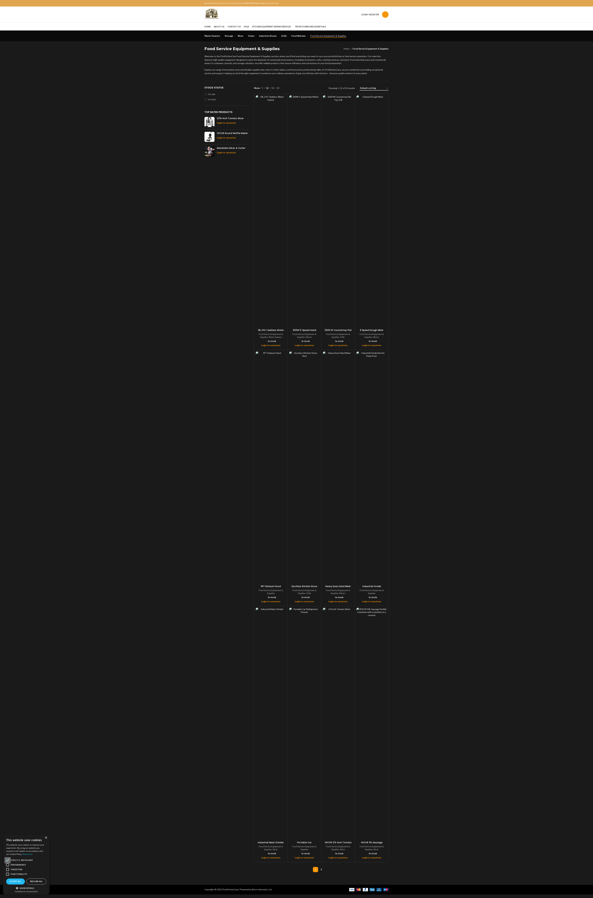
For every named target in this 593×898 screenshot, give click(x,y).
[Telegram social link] (387, 3)
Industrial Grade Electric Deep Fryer (371, 588)
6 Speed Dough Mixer (371, 330)
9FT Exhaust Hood (271, 586)
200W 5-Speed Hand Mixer (304, 332)
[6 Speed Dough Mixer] (371, 211)
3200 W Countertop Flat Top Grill (338, 332)
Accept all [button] (15, 881)
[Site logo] (211, 14)
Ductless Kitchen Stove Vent (304, 588)
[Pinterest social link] (379, 3)
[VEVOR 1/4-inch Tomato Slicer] (338, 724)
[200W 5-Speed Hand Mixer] (304, 211)
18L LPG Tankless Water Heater (271, 332)
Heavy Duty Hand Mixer (338, 586)
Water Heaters (275, 337)
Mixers (309, 337)
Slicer (275, 849)
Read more (28, 854)
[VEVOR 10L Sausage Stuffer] (371, 724)
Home (346, 48)
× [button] (46, 838)
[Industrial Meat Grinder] (271, 724)
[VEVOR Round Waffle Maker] (209, 137)
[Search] (385, 14)
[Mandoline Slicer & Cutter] (209, 152)
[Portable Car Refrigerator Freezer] (304, 724)
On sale (211, 94)
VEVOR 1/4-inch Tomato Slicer (338, 844)
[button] (26, 888)
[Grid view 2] (291, 88)
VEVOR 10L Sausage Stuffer (372, 844)
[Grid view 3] (296, 88)
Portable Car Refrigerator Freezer (304, 844)
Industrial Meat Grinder (271, 842)
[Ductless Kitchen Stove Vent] (304, 467)
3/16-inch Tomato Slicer (230, 118)
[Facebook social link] (372, 3)
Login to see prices (226, 122)
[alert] (26, 864)
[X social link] (375, 3)
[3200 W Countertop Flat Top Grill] (338, 211)
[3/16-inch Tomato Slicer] (209, 122)
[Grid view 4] (300, 88)
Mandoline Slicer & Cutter (231, 148)
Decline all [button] (36, 881)
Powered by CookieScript (26, 891)
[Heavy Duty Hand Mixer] (338, 467)
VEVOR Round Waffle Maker (232, 133)
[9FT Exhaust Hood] (271, 467)
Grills (342, 337)
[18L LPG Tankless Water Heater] (271, 211)
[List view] (286, 88)
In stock (212, 99)
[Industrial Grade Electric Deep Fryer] (371, 467)
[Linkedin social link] (383, 3)
